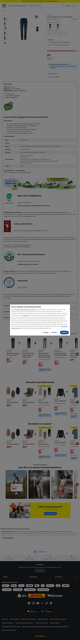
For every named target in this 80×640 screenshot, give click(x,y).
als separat (25, 315)
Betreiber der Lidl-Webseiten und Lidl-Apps (25, 309)
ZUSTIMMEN (64, 332)
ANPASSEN (54, 332)
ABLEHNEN (45, 332)
